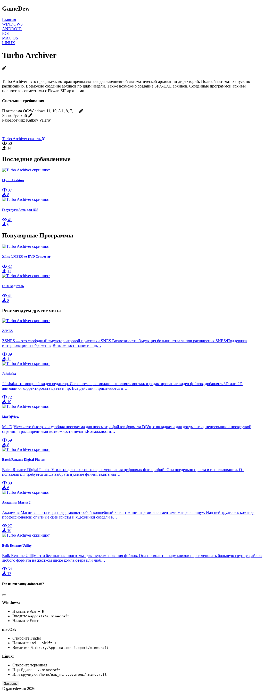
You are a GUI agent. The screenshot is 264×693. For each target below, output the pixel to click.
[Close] (4, 595)
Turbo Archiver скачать (22, 139)
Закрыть (10, 684)
